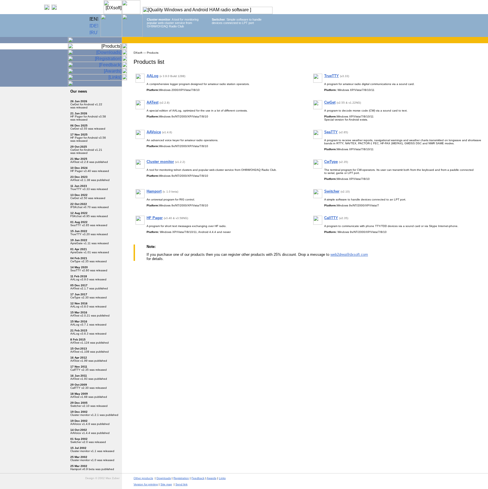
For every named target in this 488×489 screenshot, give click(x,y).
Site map (166, 484)
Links (222, 478)
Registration (181, 478)
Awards (211, 478)
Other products (143, 478)
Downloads (163, 478)
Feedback (197, 478)
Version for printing (146, 484)
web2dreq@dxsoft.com (349, 254)
